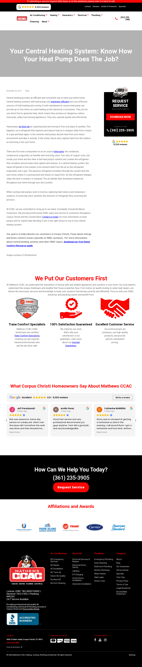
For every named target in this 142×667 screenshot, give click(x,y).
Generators (67, 15)
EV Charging (77, 574)
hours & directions (14, 647)
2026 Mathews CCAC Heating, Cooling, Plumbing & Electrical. (32, 655)
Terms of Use (122, 584)
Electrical (82, 15)
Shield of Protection (109, 6)
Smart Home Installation (78, 579)
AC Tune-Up (55, 572)
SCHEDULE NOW (120, 117)
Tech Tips (120, 577)
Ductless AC (55, 579)
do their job (24, 126)
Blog (27, 91)
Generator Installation (81, 584)
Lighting (75, 571)
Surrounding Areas (31, 609)
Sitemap (132, 655)
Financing (34, 21)
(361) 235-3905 (121, 130)
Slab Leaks (99, 577)
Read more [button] (14, 432)
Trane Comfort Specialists (27, 335)
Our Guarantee (122, 566)
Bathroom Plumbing (103, 566)
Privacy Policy (122, 581)
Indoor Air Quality (57, 576)
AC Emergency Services (57, 560)
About (44, 21)
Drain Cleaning (100, 563)
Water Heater (100, 574)
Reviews (96, 6)
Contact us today (50, 217)
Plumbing (96, 15)
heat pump (59, 151)
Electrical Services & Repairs (81, 560)
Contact (88, 6)
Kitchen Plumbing (102, 570)
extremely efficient (60, 101)
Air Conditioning (37, 15)
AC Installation (56, 569)
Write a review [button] (123, 397)
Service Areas (122, 570)
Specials (122, 6)
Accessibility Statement (121, 593)
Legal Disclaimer (123, 588)
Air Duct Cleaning (57, 583)
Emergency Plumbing (103, 559)
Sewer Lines (99, 581)
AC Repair (54, 565)
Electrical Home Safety (79, 566)
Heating (53, 15)
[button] (135, 420)
